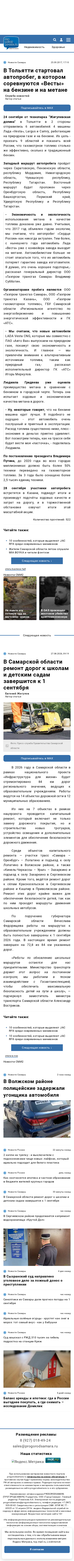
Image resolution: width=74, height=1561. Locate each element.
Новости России (16, 1150)
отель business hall (15, 569)
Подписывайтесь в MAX (37, 108)
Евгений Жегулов (17, 693)
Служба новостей (17, 95)
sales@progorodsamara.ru (35, 1446)
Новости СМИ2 (13, 574)
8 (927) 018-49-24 (35, 1440)
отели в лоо (11, 1056)
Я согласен (37, 1549)
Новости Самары (17, 62)
